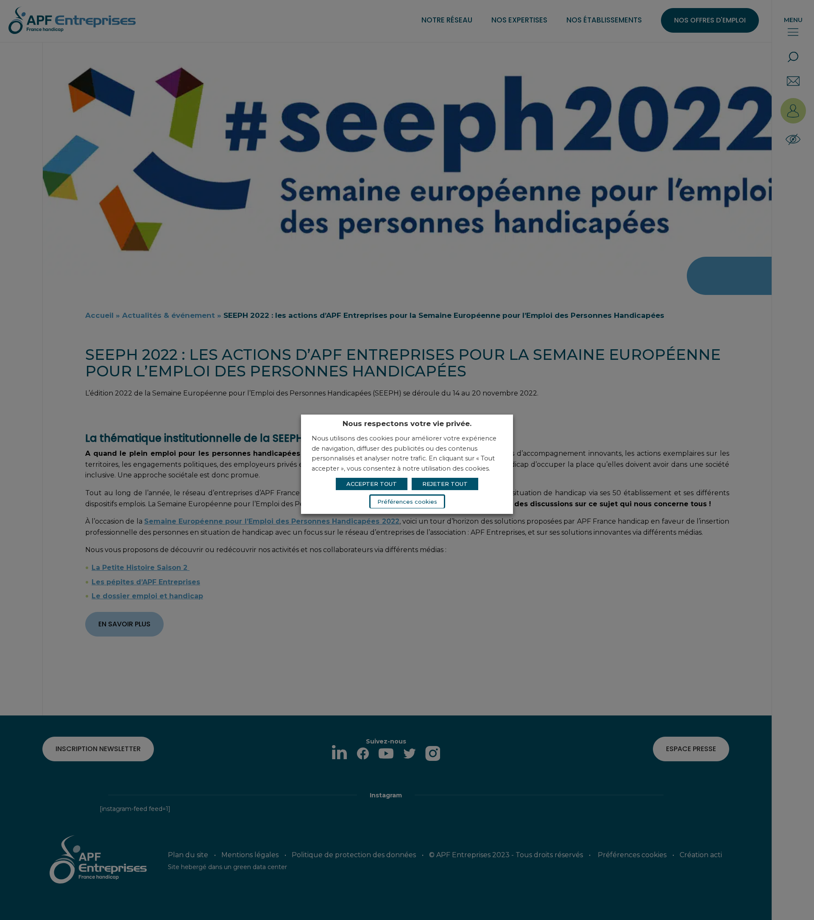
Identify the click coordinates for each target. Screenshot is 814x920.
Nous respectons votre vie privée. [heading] (407, 423)
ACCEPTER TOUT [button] (371, 483)
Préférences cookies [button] (407, 501)
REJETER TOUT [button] (445, 483)
